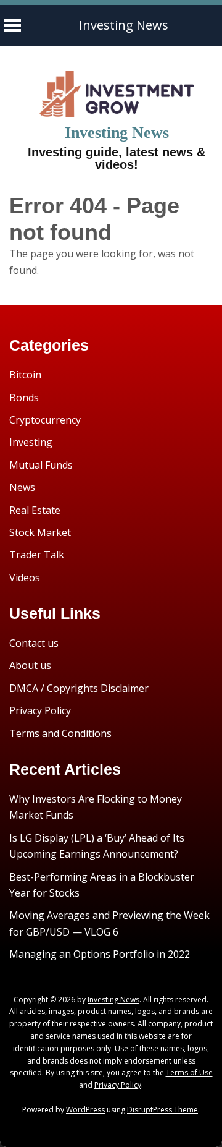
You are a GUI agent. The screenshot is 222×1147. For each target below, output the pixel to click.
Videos (24, 577)
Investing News (123, 25)
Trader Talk (36, 554)
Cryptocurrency (45, 420)
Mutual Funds (41, 465)
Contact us (34, 643)
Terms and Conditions (60, 733)
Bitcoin (25, 375)
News (22, 487)
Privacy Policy (40, 710)
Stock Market (40, 532)
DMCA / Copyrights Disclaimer (79, 688)
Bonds (24, 397)
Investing (30, 442)
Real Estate (34, 510)
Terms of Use (189, 1072)
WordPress (85, 1109)
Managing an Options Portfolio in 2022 (99, 954)
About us (30, 665)
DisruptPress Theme (162, 1109)
